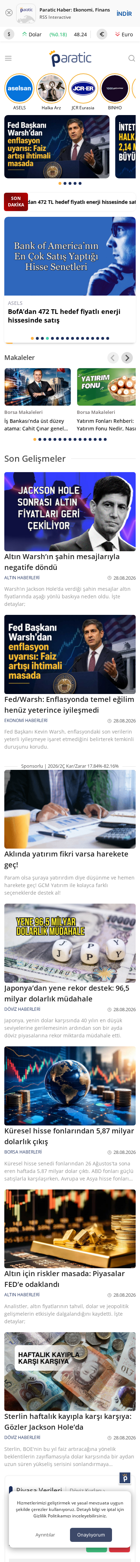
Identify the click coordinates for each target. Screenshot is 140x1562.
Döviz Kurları (86, 1490)
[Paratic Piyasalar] (125, 1478)
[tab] (60, 183)
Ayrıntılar (45, 1534)
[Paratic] (70, 59)
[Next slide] (127, 358)
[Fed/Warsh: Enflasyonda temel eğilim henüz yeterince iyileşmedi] (56, 146)
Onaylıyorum (91, 1535)
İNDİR (124, 13)
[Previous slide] (113, 358)
